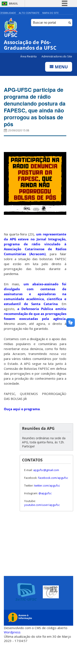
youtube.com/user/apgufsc (42, 505)
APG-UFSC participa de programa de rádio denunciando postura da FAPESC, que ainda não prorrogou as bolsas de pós (34, 107)
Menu (61, 67)
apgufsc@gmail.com (46, 470)
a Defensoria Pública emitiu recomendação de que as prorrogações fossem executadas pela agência (35, 314)
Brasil (13, 3)
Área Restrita (28, 56)
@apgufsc (45, 493)
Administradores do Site (56, 56)
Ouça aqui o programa (22, 409)
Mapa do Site (50, 12)
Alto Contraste (29, 12)
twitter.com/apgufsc (47, 485)
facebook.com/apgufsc (53, 478)
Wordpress (12, 632)
